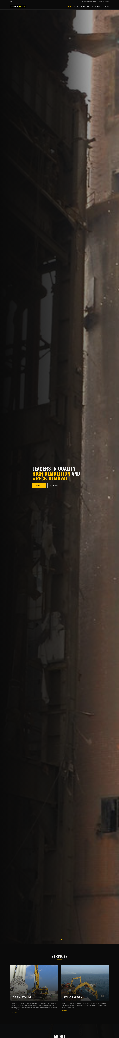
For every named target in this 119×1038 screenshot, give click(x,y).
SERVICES (76, 6)
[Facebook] (13, 1)
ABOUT (83, 6)
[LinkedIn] (11, 1)
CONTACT (106, 6)
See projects (14, 1012)
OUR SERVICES (54, 485)
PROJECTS (90, 6)
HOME (69, 6)
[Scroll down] (61, 939)
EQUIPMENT (98, 6)
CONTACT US (38, 485)
